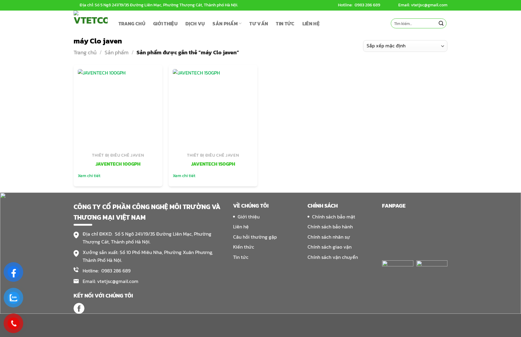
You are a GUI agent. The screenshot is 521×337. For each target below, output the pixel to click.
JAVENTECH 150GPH (213, 164)
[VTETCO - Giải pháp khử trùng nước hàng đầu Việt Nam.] (91, 23)
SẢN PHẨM (225, 23)
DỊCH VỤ (195, 23)
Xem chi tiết (89, 176)
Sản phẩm (116, 52)
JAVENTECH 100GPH (118, 164)
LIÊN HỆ (311, 23)
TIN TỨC (285, 23)
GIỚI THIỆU (165, 23)
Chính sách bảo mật (333, 216)
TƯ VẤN (258, 23)
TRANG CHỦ (131, 23)
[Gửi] (441, 23)
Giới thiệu (249, 216)
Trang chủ (85, 52)
